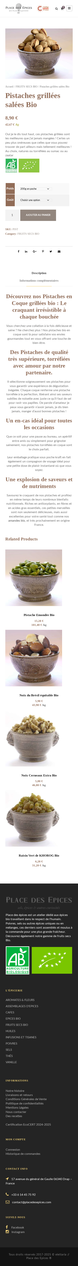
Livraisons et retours (19, 1095)
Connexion (13, 1149)
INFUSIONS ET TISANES (21, 1037)
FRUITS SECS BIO (26, 86)
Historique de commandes (23, 1153)
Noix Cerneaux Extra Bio (39, 775)
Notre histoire (15, 1090)
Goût (10, 199)
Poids (10, 188)
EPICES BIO (13, 1018)
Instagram (18, 1232)
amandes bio (16, 520)
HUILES (10, 1031)
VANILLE (11, 1062)
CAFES (10, 1012)
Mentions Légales (17, 1107)
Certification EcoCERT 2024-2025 (28, 1124)
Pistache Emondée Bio (39, 615)
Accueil (9, 86)
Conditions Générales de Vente (26, 1099)
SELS (9, 1049)
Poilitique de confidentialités (25, 1103)
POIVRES (11, 1043)
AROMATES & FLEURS (20, 1000)
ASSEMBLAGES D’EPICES (22, 1006)
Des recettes (14, 1116)
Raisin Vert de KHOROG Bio (39, 855)
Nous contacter (16, 1111)
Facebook (17, 1227)
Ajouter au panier (38, 215)
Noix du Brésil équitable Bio (39, 695)
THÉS (9, 1056)
